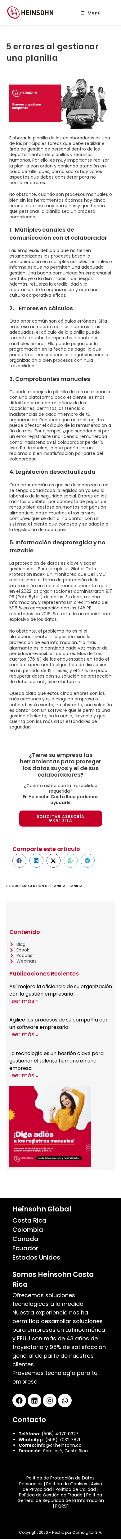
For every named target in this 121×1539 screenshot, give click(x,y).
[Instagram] (49, 1400)
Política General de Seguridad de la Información (60, 1498)
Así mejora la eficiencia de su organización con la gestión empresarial (60, 990)
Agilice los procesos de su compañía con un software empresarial (59, 1023)
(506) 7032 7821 (62, 1440)
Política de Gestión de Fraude (51, 1495)
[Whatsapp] (65, 1400)
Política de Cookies (66, 1484)
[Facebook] (19, 1400)
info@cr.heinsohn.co (59, 1445)
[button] (19, 861)
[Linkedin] (34, 1400)
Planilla (75, 885)
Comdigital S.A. (87, 1532)
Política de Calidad (76, 1489)
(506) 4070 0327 (60, 1434)
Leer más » (23, 1001)
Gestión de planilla (46, 885)
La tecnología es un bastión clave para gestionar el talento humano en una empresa (56, 1061)
